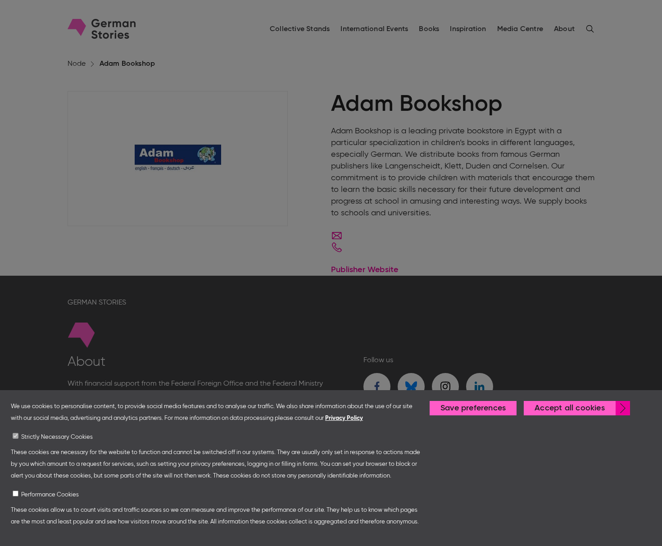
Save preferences (473, 408)
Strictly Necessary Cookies (57, 437)
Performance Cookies (50, 495)
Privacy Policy (344, 418)
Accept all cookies (570, 408)
